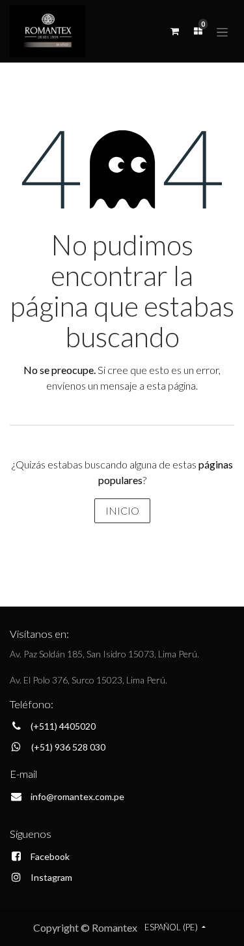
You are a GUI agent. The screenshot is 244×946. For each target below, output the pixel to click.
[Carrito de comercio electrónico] (174, 31)
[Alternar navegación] (222, 31)
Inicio (122, 510)
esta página (171, 385)
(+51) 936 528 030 (68, 746)
